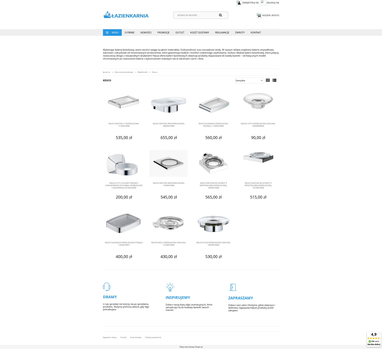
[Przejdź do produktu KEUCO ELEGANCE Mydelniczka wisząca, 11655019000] (213, 105)
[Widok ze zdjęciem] (268, 80)
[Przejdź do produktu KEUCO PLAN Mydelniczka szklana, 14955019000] (213, 224)
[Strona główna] (126, 15)
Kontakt (123, 337)
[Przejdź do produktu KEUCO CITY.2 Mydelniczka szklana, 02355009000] (258, 105)
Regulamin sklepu (110, 337)
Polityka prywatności (153, 337)
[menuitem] (112, 32)
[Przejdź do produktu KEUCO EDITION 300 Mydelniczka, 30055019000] (169, 105)
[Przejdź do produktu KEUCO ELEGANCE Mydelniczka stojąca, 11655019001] (124, 224)
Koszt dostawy (135, 337)
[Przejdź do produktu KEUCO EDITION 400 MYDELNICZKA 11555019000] (169, 165)
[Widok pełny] (274, 80)
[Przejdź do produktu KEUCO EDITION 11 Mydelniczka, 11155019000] (124, 105)
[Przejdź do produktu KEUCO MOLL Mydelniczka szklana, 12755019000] (169, 224)
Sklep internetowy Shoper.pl (191, 347)
